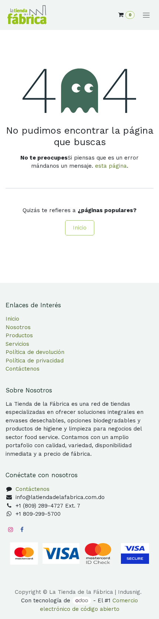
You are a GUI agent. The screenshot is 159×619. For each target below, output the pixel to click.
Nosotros (18, 327)
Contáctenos (23, 368)
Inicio (80, 227)
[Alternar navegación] (146, 15)
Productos (19, 335)
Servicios (17, 344)
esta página (111, 166)
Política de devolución (35, 352)
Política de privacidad (35, 360)
